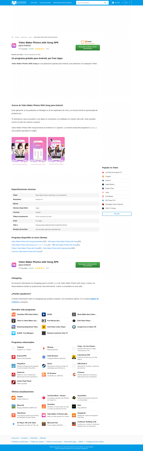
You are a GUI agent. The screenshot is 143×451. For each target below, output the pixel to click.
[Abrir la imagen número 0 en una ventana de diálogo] (20, 152)
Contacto (24, 438)
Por (23, 48)
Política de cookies (37, 442)
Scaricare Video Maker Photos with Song (26, 251)
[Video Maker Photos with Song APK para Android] (14, 45)
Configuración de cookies (95, 442)
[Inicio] (12, 37)
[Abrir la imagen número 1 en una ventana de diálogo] (38, 152)
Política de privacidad (53, 442)
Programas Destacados (62, 3)
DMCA (81, 442)
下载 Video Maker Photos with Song (63, 245)
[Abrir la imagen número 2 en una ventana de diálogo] (56, 152)
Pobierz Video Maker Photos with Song (25, 248)
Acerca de (15, 438)
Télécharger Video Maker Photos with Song (62, 241)
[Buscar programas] (105, 3)
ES (126, 2)
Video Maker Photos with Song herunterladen (27, 241)
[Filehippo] (19, 2)
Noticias (34, 3)
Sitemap (43, 438)
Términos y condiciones (20, 442)
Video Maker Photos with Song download (57, 248)
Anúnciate (33, 438)
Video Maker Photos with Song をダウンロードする (29, 245)
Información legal (70, 442)
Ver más (116, 214)
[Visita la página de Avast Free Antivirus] (88, 42)
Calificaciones (45, 3)
